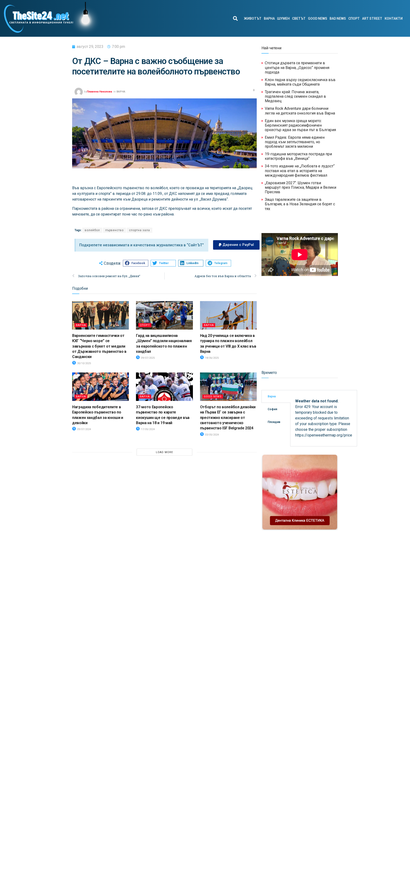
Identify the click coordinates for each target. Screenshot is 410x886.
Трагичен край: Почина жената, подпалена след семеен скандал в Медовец (295, 96)
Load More (164, 452)
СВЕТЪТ (299, 18)
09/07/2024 (83, 429)
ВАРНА (269, 18)
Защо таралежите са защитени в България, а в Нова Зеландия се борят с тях (300, 204)
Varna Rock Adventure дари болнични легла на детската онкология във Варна (300, 110)
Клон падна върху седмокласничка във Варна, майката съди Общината (300, 82)
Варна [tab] (272, 396)
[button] (235, 18)
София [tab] (272, 409)
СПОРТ (354, 18)
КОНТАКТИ (394, 18)
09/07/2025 (147, 357)
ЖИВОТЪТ (252, 18)
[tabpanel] (323, 418)
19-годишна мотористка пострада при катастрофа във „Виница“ (298, 156)
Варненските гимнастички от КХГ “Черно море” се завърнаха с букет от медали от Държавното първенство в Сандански (99, 346)
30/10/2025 (83, 363)
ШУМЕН (283, 18)
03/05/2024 (211, 434)
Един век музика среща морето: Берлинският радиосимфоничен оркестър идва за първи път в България (300, 125)
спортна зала (139, 230)
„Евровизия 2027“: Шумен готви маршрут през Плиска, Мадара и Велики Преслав (300, 187)
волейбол (92, 230)
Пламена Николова (99, 91)
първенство (114, 230)
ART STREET (372, 18)
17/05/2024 (147, 429)
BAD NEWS (338, 18)
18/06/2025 (211, 357)
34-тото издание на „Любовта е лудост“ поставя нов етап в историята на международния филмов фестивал (300, 170)
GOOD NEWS (317, 18)
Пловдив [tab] (274, 422)
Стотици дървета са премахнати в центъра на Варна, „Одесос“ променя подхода (297, 67)
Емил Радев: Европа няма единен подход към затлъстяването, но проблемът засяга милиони (295, 142)
